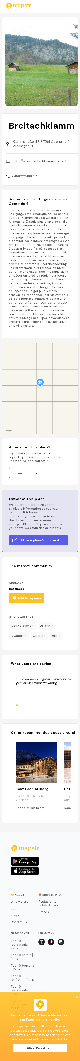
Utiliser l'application (40, 1048)
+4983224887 (23, 176)
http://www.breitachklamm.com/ (38, 161)
